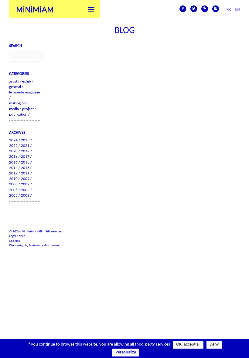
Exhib (26, 81)
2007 (25, 184)
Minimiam (35, 9)
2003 (13, 196)
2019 (25, 151)
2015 (25, 162)
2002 (25, 196)
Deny (214, 344)
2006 (13, 190)
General (15, 87)
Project (28, 109)
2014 (13, 168)
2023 (25, 140)
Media (14, 109)
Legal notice (17, 236)
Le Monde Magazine (24, 92)
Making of (17, 103)
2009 (25, 179)
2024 (13, 140)
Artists (14, 81)
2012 (13, 173)
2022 (13, 146)
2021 (25, 146)
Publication (18, 115)
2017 (25, 157)
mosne (54, 245)
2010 (13, 179)
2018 (13, 157)
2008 (13, 184)
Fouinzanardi (38, 245)
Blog (124, 30)
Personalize (125, 352)
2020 (13, 151)
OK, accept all (188, 344)
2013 (25, 168)
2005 (25, 190)
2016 (13, 162)
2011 (25, 173)
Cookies (14, 241)
